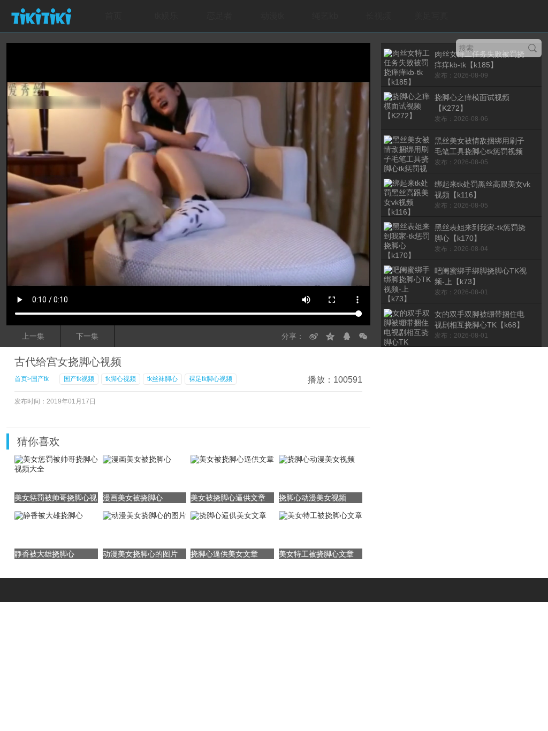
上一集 (33, 336)
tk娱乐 (166, 15)
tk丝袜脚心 (162, 379)
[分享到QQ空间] (330, 336)
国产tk (40, 379)
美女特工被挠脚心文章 (316, 554)
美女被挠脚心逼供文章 (228, 497)
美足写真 (431, 15)
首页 (113, 15)
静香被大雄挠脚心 (44, 554)
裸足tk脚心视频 (210, 379)
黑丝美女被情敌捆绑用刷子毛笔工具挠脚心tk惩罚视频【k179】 (479, 151)
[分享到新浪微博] (314, 336)
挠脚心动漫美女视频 (312, 497)
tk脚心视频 (120, 379)
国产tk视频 (79, 379)
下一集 (87, 336)
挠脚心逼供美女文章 (224, 554)
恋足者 (219, 15)
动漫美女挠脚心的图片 (140, 554)
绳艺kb (325, 15)
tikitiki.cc (41, 16)
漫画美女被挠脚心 (133, 497)
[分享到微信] (363, 336)
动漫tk (272, 15)
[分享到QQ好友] (347, 336)
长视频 (378, 15)
